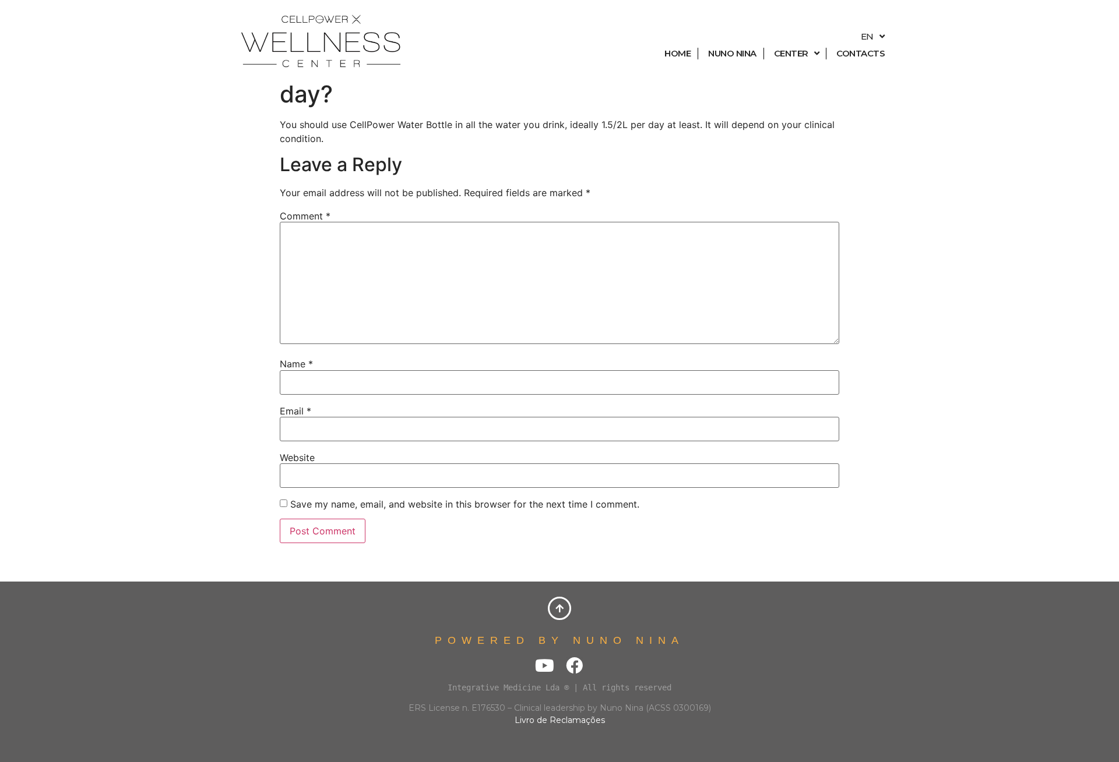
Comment (305, 216)
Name (296, 363)
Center (791, 53)
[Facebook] (574, 665)
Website (297, 457)
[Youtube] (544, 665)
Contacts (860, 53)
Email (295, 411)
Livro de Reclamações (560, 720)
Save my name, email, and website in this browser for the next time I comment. (464, 504)
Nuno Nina (732, 53)
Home (677, 53)
